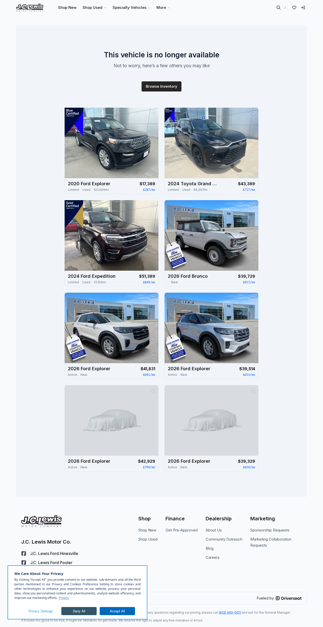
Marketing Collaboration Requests (270, 542)
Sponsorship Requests (269, 530)
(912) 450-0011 (230, 612)
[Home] (29, 8)
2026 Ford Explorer (89, 368)
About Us (214, 530)
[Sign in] (303, 8)
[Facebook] (23, 553)
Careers (213, 557)
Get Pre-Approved (182, 530)
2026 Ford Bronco (188, 276)
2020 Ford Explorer (89, 183)
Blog (209, 548)
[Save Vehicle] (153, 113)
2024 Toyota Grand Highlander (193, 183)
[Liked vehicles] (294, 8)
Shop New (147, 530)
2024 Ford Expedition (92, 276)
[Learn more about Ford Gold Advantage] (74, 214)
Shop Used (147, 539)
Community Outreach (224, 539)
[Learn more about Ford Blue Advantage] (74, 122)
